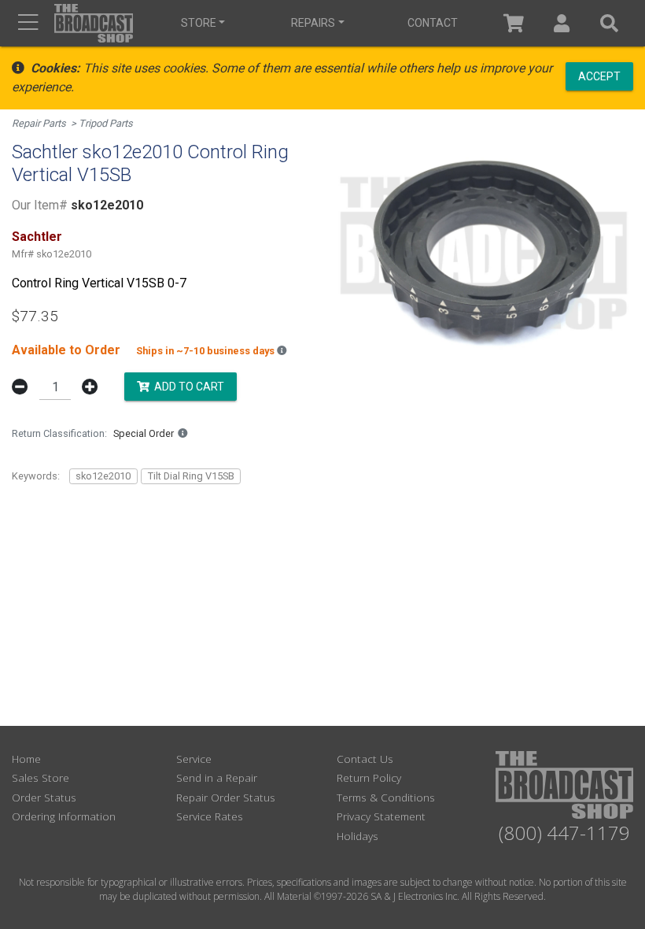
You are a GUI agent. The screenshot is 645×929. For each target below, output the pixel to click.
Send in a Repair (216, 777)
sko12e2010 (103, 476)
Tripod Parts (106, 123)
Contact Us (365, 758)
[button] (562, 23)
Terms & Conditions (386, 797)
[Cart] (514, 23)
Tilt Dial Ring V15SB (191, 476)
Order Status (44, 797)
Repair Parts (39, 123)
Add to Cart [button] (186, 385)
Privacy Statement (381, 816)
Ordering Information (64, 816)
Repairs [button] (313, 23)
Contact (432, 23)
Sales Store (40, 777)
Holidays (357, 835)
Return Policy (369, 777)
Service (194, 758)
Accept (599, 75)
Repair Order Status (225, 797)
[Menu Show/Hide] (28, 23)
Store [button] (198, 23)
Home (26, 758)
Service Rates (209, 816)
